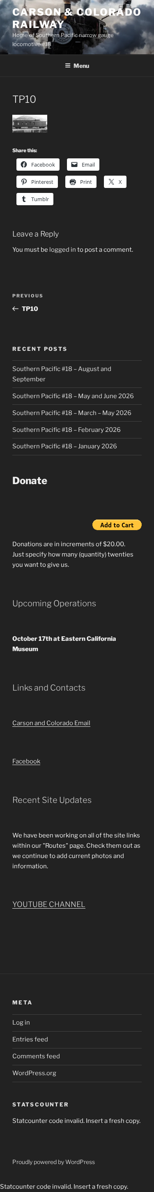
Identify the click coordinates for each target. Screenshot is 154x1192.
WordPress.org (34, 1073)
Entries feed (30, 1039)
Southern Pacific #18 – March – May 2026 (71, 413)
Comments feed (36, 1056)
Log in (21, 1022)
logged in (62, 249)
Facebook (26, 761)
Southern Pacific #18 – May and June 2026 (73, 396)
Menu (81, 65)
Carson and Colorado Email (51, 723)
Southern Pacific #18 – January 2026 (64, 446)
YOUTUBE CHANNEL (48, 904)
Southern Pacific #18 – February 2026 (66, 430)
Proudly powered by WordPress (53, 1161)
